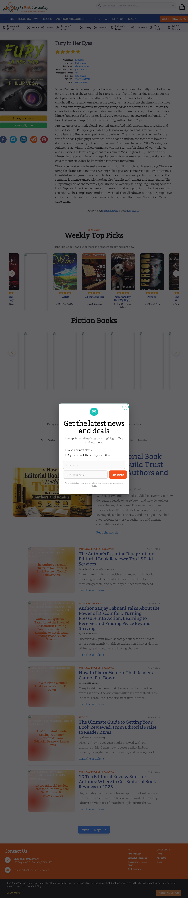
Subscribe (118, 474)
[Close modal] (125, 406)
